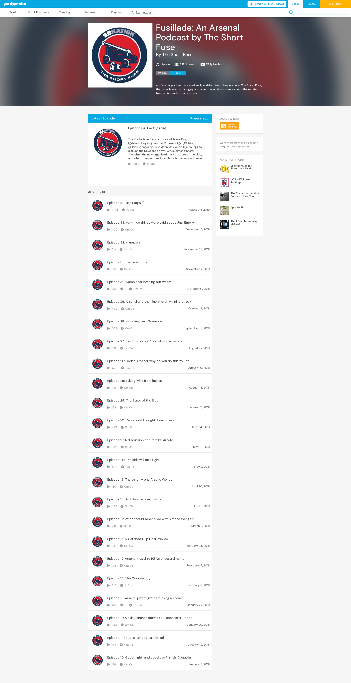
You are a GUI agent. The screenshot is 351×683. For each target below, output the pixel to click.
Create (311, 3)
